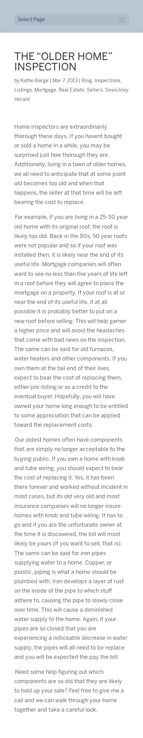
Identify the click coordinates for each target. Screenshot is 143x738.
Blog (87, 81)
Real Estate (71, 90)
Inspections (107, 81)
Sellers (95, 90)
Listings (23, 90)
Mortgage (45, 90)
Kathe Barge (34, 81)
